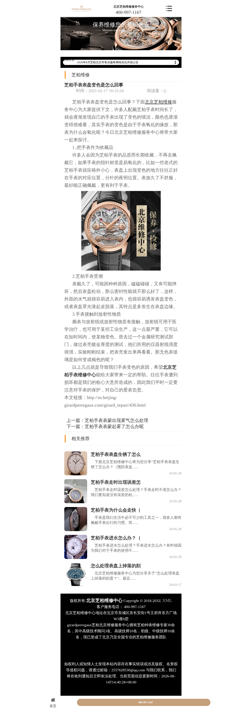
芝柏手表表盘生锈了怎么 (116, 454)
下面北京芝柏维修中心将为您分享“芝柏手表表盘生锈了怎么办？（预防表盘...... (135, 464)
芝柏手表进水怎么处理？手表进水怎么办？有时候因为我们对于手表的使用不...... (136, 547)
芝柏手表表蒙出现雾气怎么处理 (116, 420)
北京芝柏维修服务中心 (128, 6)
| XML (166, 600)
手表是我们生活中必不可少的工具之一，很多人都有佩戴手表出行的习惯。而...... (136, 520)
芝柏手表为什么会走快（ (116, 510)
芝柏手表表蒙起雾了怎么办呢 (114, 426)
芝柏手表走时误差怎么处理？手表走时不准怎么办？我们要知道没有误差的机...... (136, 492)
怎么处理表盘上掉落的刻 (116, 565)
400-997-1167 (128, 12)
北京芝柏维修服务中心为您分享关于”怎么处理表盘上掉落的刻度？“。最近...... (135, 575)
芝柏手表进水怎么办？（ (116, 537)
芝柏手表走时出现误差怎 (116, 482)
